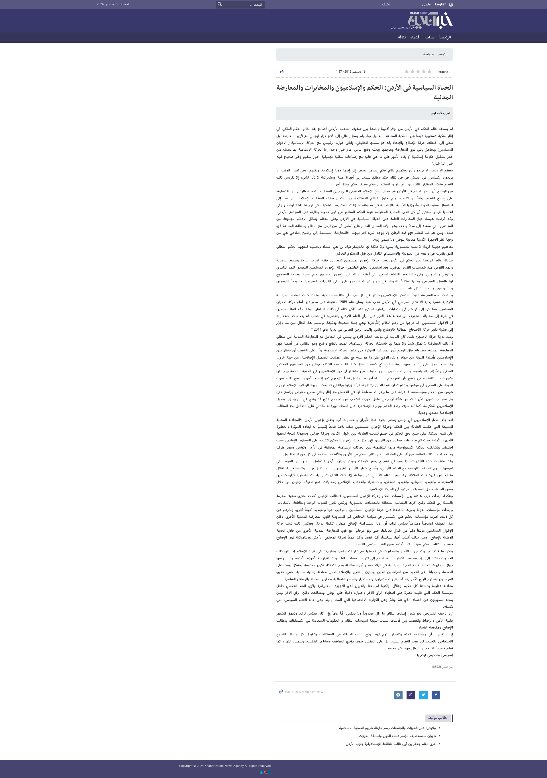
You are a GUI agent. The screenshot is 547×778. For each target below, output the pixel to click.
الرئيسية (445, 37)
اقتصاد (415, 37)
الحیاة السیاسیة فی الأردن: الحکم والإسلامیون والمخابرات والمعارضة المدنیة (365, 92)
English (440, 4)
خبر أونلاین (421, 21)
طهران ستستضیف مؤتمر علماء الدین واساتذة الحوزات (397, 736)
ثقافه (402, 37)
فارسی (426, 4)
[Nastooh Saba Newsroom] (263, 772)
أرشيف (386, 4)
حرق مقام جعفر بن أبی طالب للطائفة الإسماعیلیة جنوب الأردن (391, 744)
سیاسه (429, 37)
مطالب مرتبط (438, 718)
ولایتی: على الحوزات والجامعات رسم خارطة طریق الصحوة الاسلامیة (387, 728)
